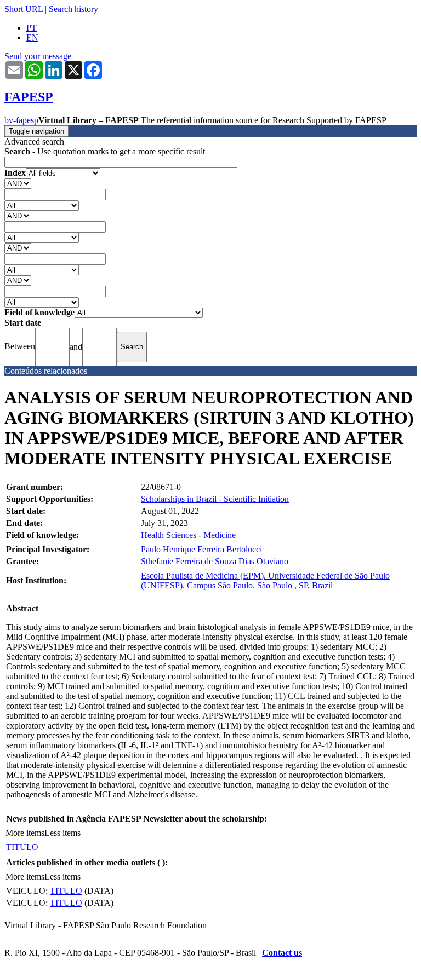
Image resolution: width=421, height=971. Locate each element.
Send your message (37, 56)
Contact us (282, 952)
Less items (62, 832)
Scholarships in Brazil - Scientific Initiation (215, 499)
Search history (73, 9)
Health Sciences (168, 535)
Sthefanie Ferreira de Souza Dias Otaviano (214, 561)
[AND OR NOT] (17, 183)
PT (31, 27)
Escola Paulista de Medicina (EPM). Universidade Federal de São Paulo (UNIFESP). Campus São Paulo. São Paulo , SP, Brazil (265, 580)
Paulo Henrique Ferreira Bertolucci (201, 549)
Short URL (23, 9)
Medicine (219, 535)
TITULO (22, 847)
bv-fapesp (21, 120)
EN (32, 37)
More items (24, 832)
